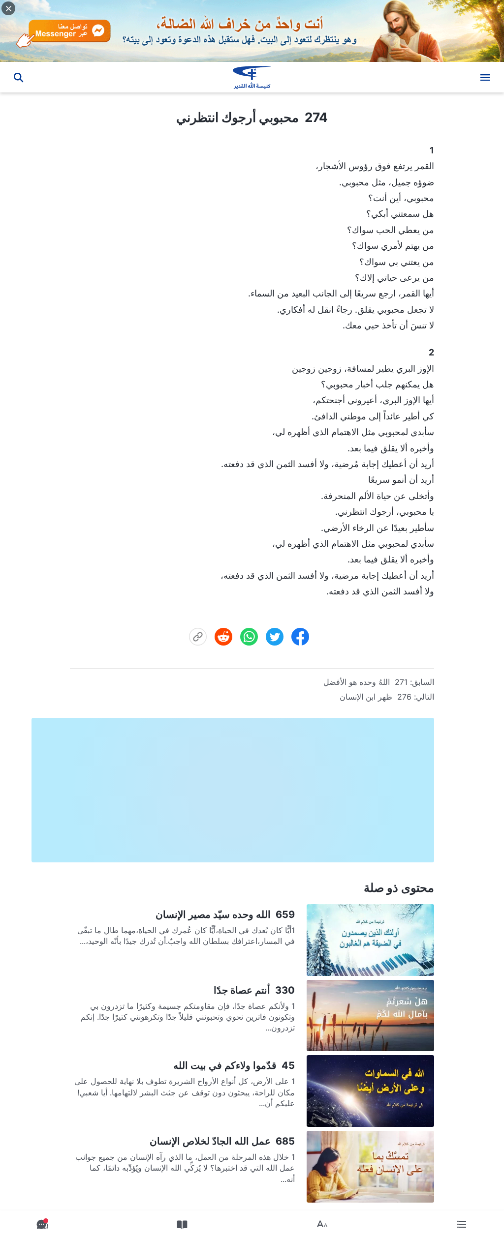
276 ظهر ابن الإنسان (375, 697)
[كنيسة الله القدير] (252, 77)
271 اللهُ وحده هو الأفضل (365, 682)
